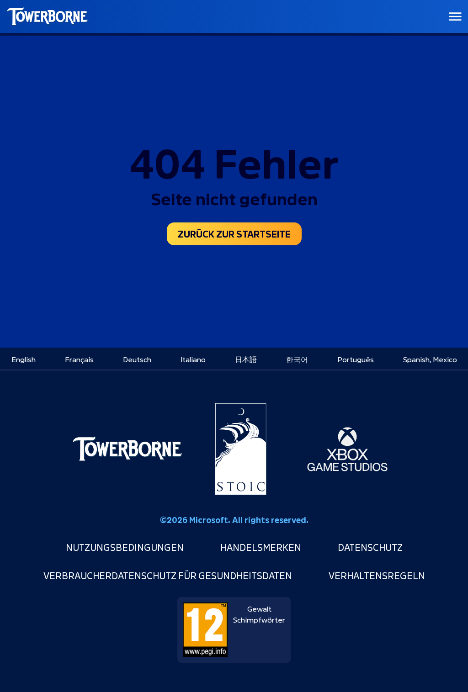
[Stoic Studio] (241, 449)
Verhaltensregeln (377, 575)
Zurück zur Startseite (234, 233)
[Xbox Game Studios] (347, 449)
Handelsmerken (260, 546)
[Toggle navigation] (455, 16)
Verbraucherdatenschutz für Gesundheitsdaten (167, 575)
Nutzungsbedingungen (125, 546)
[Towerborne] (127, 449)
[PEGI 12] (205, 626)
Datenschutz (370, 546)
